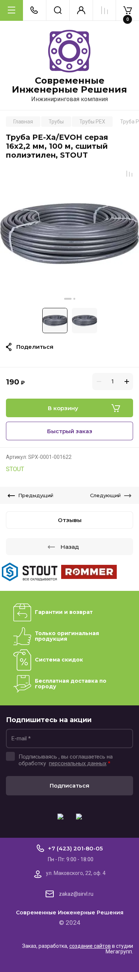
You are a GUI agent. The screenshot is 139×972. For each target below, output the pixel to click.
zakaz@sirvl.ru (76, 894)
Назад (69, 546)
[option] (69, 233)
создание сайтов (90, 946)
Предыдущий (35, 495)
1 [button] (68, 299)
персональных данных (77, 763)
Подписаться (69, 785)
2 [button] (74, 299)
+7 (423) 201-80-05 (75, 848)
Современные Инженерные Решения (69, 85)
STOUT (15, 469)
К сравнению (129, 173)
